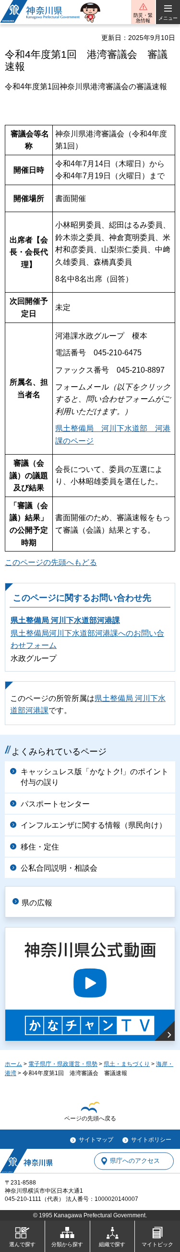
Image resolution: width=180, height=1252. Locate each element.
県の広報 (37, 903)
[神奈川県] (26, 1161)
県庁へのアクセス (135, 1161)
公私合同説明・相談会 (59, 868)
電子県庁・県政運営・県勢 (62, 1064)
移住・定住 (40, 847)
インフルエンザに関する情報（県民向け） (94, 825)
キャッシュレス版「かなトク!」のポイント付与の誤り (94, 776)
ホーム (13, 1064)
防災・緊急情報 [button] (143, 18)
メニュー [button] (168, 18)
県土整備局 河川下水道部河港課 (65, 620)
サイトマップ (96, 1139)
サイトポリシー (151, 1139)
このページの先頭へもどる (51, 562)
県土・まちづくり (127, 1064)
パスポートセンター (55, 804)
